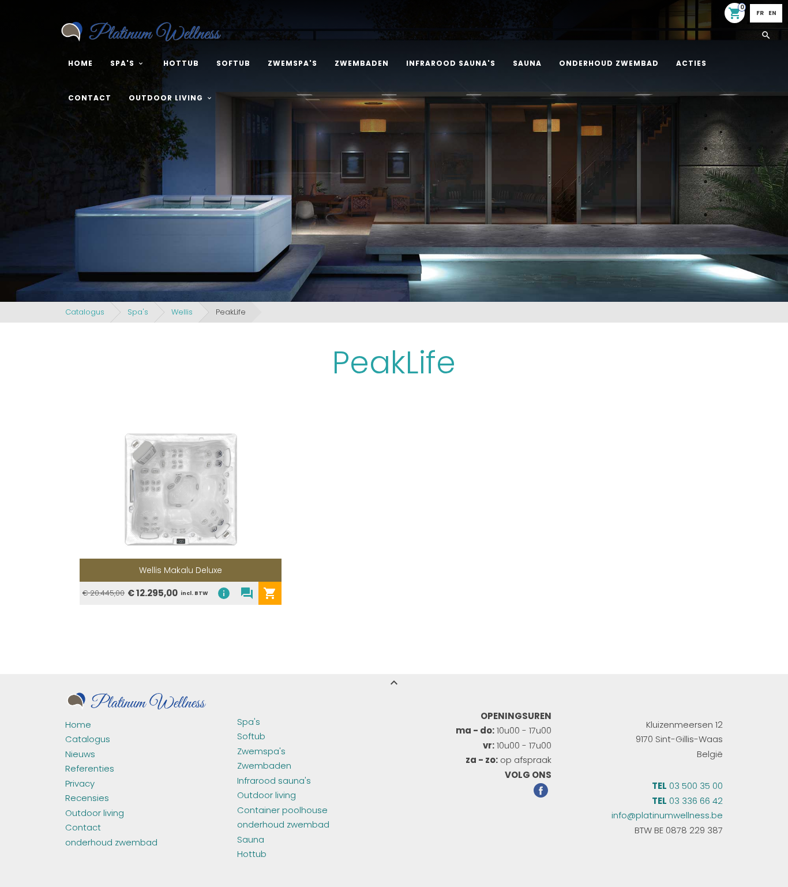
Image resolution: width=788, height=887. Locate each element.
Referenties (89, 768)
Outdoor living (166, 98)
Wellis (182, 311)
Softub (233, 63)
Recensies (87, 798)
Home (80, 63)
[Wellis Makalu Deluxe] (181, 489)
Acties (691, 63)
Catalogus (84, 311)
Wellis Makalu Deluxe (180, 570)
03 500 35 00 (687, 786)
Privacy (80, 783)
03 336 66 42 (687, 801)
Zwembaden (362, 63)
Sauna (527, 63)
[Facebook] (541, 792)
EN (772, 13)
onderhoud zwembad (609, 63)
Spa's (122, 63)
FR (760, 13)
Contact (89, 98)
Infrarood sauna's (451, 63)
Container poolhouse (282, 810)
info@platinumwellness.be (667, 815)
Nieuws (80, 754)
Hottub (181, 63)
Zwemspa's (292, 63)
